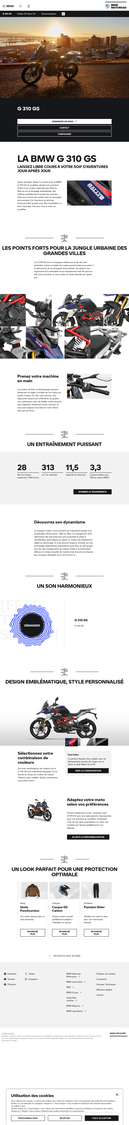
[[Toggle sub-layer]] (63, 13)
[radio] (98, 622)
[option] (13, 310)
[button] (8, 6)
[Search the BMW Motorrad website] (20, 5)
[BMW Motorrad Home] (115, 6)
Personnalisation (48, 13)
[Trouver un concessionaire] (28, 5)
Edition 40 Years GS (26, 13)
